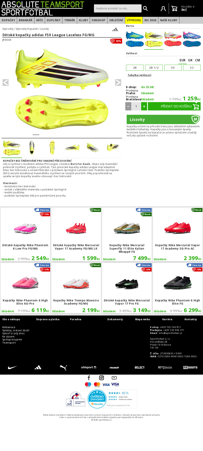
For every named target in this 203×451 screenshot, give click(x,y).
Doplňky (53, 20)
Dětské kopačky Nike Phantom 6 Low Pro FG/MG (25, 234)
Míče (39, 20)
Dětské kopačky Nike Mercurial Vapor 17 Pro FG (126, 288)
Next (118, 82)
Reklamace (8, 327)
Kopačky (8, 20)
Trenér (69, 20)
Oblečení (116, 20)
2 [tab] (42, 132)
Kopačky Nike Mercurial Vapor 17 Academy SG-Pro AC (177, 234)
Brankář (25, 20)
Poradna (75, 319)
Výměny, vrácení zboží (15, 330)
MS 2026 (150, 20)
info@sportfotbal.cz (170, 333)
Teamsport (9, 342)
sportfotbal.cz (46, 8)
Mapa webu (142, 319)
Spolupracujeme (12, 339)
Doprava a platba (48, 319)
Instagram (101, 377)
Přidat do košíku (176, 106)
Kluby (83, 20)
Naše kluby (168, 20)
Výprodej (134, 20)
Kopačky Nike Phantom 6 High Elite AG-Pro (25, 288)
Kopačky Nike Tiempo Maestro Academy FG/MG (76, 288)
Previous (6, 82)
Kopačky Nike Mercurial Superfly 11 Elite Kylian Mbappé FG (126, 234)
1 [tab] (36, 132)
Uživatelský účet (163, 8)
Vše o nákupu (11, 319)
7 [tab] (75, 132)
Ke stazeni (8, 336)
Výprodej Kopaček (27, 28)
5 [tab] (62, 132)
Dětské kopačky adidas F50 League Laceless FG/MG (48, 35)
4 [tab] (55, 132)
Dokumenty (115, 319)
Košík (174, 8)
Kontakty (191, 319)
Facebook (89, 377)
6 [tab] (69, 132)
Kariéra (167, 319)
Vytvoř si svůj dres (13, 333)
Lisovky (44, 28)
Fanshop (98, 20)
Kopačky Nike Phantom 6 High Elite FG (177, 288)
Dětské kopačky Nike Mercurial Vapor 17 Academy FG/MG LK (76, 234)
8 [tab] (82, 132)
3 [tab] (49, 132)
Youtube (114, 377)
